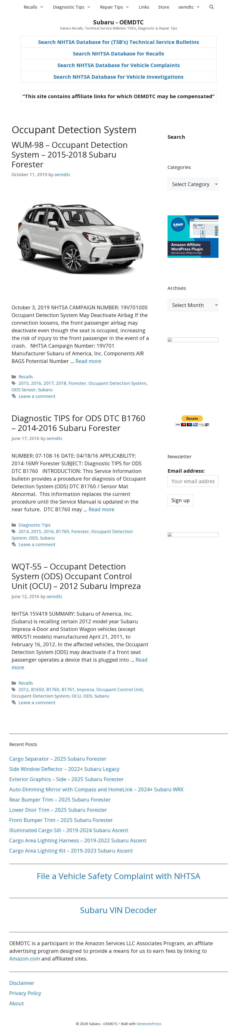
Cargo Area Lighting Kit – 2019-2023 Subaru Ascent (71, 850)
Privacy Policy (25, 992)
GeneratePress (149, 1023)
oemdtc (186, 7)
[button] (211, 7)
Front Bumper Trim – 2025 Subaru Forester (61, 819)
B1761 (68, 689)
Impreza (85, 689)
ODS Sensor (24, 389)
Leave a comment (37, 396)
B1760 (62, 531)
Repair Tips (111, 7)
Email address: (186, 470)
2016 (36, 383)
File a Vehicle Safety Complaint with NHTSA (118, 875)
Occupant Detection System (117, 383)
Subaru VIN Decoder (118, 910)
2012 (24, 689)
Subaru (45, 389)
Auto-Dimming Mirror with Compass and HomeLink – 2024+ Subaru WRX (96, 789)
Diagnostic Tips (68, 7)
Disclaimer (21, 982)
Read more (88, 360)
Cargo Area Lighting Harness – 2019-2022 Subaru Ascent (77, 840)
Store (163, 7)
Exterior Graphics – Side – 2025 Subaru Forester (66, 779)
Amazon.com (24, 958)
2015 (24, 383)
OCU (76, 696)
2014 (24, 531)
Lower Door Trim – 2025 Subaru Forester (58, 809)
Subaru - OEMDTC (118, 22)
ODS (33, 538)
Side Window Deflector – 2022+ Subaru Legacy (64, 768)
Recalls (30, 7)
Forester (77, 383)
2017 (49, 383)
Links (144, 7)
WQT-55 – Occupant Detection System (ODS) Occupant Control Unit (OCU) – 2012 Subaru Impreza (76, 576)
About (16, 1003)
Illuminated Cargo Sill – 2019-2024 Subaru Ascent (68, 830)
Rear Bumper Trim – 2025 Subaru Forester (60, 799)
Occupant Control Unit (119, 689)
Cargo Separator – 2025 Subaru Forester (57, 758)
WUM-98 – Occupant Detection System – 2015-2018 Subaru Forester (70, 154)
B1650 (37, 689)
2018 (61, 383)
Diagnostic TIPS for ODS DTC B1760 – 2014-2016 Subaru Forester (78, 423)
